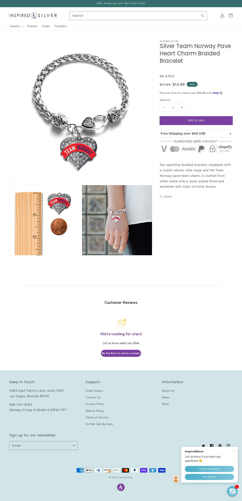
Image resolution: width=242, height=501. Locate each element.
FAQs (165, 403)
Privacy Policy (95, 403)
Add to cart (196, 120)
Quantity (165, 99)
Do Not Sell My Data (99, 424)
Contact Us (93, 397)
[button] (121, 487)
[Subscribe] (73, 445)
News (165, 397)
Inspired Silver (125, 477)
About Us (168, 390)
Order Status (94, 390)
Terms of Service (97, 417)
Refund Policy (95, 410)
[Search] (203, 15)
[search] (138, 15)
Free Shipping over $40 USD (183, 133)
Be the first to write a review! (121, 353)
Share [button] (168, 196)
